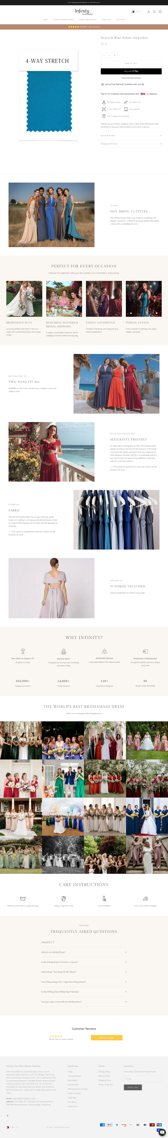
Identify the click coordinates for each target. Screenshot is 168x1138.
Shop (45, 20)
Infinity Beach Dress (88, 20)
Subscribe (133, 1087)
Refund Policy (104, 1076)
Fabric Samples (74, 1093)
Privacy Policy (104, 1071)
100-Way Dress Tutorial (77, 1089)
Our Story (121, 20)
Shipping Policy (105, 1080)
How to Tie (106, 20)
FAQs (70, 1071)
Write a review (106, 1037)
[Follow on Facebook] (7, 1115)
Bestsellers (72, 1080)
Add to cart (131, 63)
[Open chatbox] (162, 1132)
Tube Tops (72, 1097)
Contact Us (72, 1106)
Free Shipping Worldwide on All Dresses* (84, 2)
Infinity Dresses (74, 1076)
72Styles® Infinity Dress (63, 20)
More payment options (131, 77)
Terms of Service (106, 1084)
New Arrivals (73, 1084)
